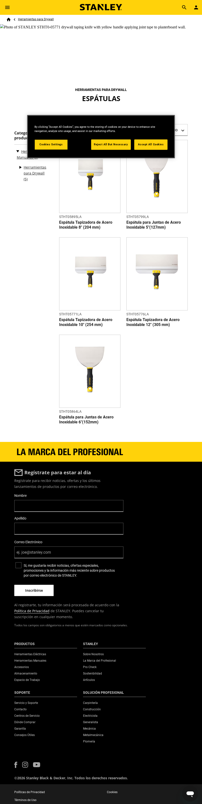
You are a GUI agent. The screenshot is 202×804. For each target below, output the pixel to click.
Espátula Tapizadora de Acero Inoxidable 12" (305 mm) (153, 322)
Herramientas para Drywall (36, 19)
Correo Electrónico (28, 542)
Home (8, 19)
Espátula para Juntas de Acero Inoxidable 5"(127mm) (153, 225)
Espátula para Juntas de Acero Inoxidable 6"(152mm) (86, 419)
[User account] (196, 7)
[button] (15, 765)
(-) (17, 151)
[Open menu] (7, 7)
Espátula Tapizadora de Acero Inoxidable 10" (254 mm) (85, 322)
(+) (20, 167)
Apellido (20, 518)
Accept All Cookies (151, 144)
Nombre (20, 496)
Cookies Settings (51, 144)
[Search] (184, 7)
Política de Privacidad (32, 610)
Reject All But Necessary (111, 144)
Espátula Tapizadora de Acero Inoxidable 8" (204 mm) (85, 225)
